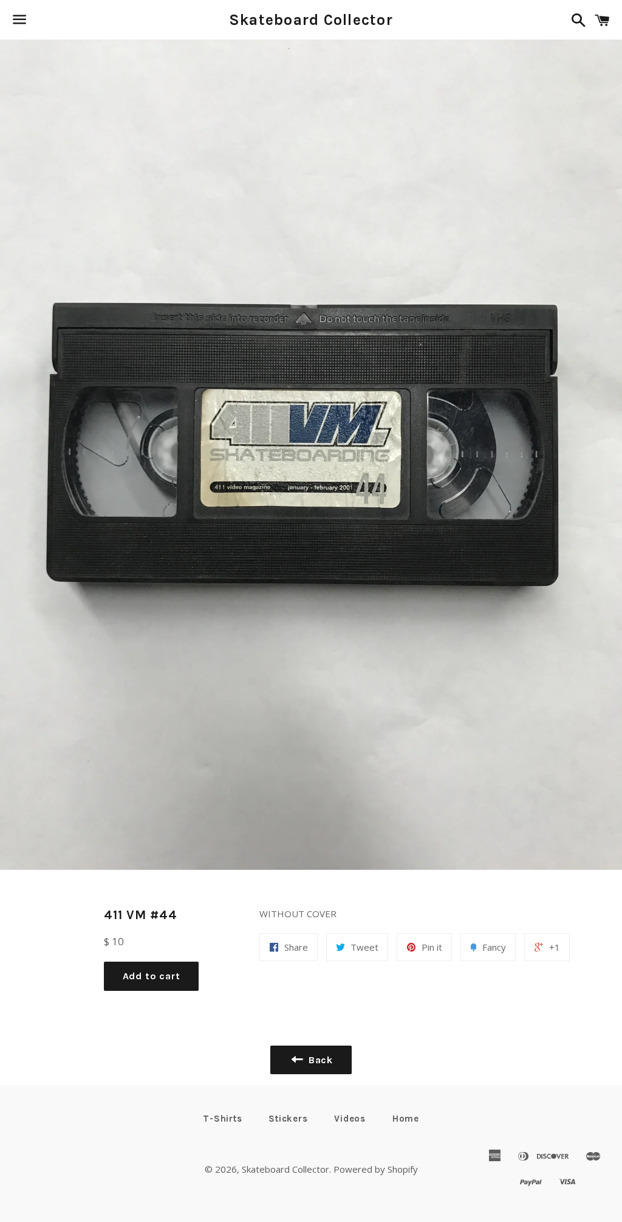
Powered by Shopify (375, 1169)
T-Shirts (222, 1118)
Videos (350, 1118)
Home (405, 1118)
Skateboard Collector (311, 20)
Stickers (287, 1118)
